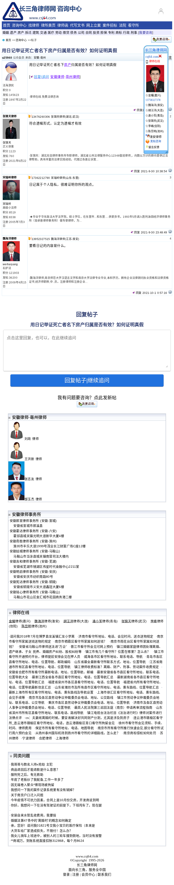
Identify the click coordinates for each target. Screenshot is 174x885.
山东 (69, 178)
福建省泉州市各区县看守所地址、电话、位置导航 (84, 682)
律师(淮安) (47, 621)
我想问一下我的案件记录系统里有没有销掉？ (43, 790)
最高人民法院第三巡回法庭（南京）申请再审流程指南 (113, 707)
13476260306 (41, 116)
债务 (73, 32)
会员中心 (88, 874)
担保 (103, 32)
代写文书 (77, 25)
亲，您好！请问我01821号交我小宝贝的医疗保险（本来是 (53, 825)
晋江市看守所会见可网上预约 (92, 646)
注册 (75, 874)
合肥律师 (45, 738)
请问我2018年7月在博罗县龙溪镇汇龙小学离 (42, 636)
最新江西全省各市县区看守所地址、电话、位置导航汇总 (72, 677)
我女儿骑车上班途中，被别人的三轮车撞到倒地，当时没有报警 (56, 836)
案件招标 (110, 25)
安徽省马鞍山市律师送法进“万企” (43, 646)
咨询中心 (19, 25)
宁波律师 (28, 738)
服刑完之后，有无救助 (27, 774)
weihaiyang (10, 264)
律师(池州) (34, 626)
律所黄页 (48, 25)
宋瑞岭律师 (10, 177)
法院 (122, 25)
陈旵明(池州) (156, 131)
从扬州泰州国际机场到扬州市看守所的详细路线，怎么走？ (77, 733)
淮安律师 (156, 136)
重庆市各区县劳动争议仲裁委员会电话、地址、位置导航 (89, 702)
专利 (111, 32)
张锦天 (7, 142)
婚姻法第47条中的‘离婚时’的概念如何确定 (41, 820)
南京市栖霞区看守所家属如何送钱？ (81, 641)
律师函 (62, 25)
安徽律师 (57, 77)
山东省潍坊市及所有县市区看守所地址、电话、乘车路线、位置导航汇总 (107, 687)
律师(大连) (76, 621)
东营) (75, 178)
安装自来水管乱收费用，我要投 (33, 815)
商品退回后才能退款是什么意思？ (35, 769)
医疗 (51, 32)
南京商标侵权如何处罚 (139, 733)
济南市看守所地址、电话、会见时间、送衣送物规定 (115, 636)
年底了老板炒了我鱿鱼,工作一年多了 (37, 779)
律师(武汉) (134, 621)
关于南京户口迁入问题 (27, 795)
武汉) (75, 116)
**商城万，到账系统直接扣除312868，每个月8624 (47, 840)
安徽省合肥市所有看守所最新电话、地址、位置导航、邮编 (51, 672)
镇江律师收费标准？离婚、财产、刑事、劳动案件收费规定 (116, 667)
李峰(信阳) (154, 126)
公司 (81, 32)
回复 (140, 110)
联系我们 (104, 874)
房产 (21, 32)
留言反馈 (153, 147)
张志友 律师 (35, 479)
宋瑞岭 (7, 203)
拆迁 (28, 32)
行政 (126, 32)
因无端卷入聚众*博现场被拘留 (32, 785)
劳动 (58, 32)
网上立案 (93, 25)
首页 (6, 25)
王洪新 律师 (35, 459)
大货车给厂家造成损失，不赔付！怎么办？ (42, 830)
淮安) (75, 239)
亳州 (43, 57)
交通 (43, 32)
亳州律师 (73, 77)
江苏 (69, 239)
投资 (96, 32)
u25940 (7, 57)
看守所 (133, 25)
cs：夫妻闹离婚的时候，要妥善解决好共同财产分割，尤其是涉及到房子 (78, 718)
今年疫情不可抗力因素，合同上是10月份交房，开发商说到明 (55, 800)
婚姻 (5, 32)
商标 (119, 32)
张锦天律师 (10, 116)
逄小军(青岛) (156, 115)
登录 (66, 874)
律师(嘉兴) (20, 621)
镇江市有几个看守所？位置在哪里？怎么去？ (117, 651)
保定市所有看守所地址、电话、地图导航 (64, 728)
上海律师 (62, 738)
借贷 (66, 32)
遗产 (13, 32)
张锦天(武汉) (156, 120)
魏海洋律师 (10, 238)
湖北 (69, 116)
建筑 (36, 32)
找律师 (33, 25)
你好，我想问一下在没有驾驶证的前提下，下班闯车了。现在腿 (56, 805)
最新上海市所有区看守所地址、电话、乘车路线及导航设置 (51, 692)
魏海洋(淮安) (156, 105)
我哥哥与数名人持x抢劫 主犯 (32, 764)
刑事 (134, 32)
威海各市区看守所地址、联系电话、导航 (113, 656)
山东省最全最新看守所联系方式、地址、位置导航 (110, 662)
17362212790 (41, 178)
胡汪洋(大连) (156, 110)
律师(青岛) (105, 621)
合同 (88, 32)
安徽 (36, 57)
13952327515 (41, 239)
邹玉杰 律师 (35, 499)
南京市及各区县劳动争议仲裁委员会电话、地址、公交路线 (71, 697)
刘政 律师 (33, 438)
